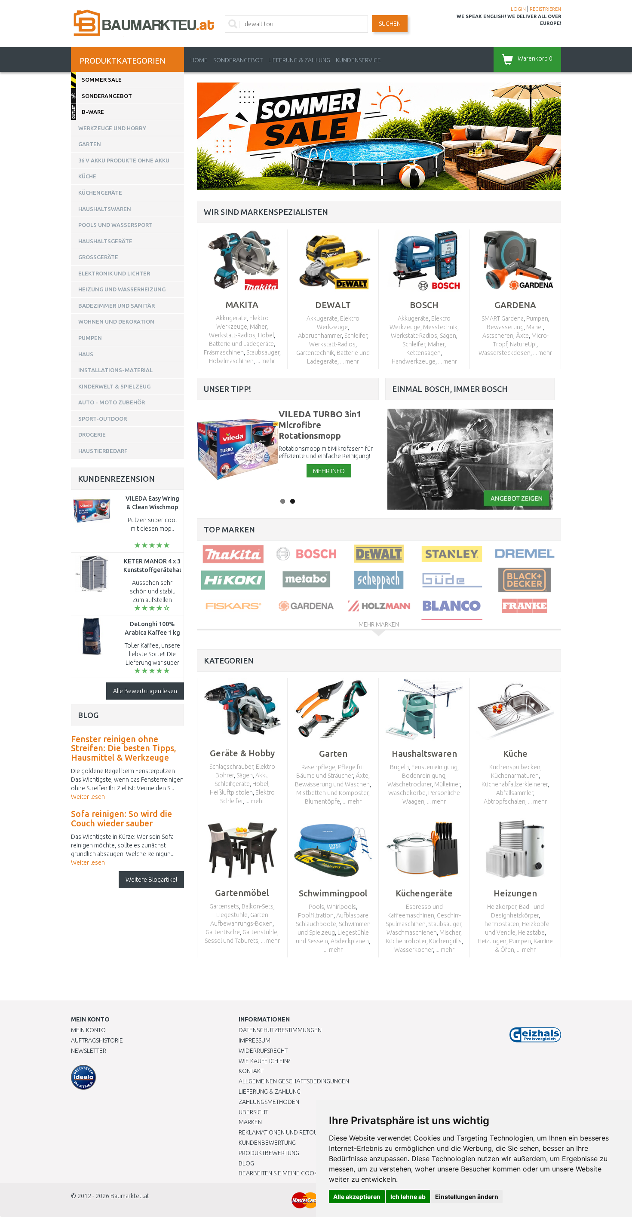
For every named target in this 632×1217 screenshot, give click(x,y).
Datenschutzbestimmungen (280, 1030)
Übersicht (253, 1112)
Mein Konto (88, 1030)
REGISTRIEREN (545, 9)
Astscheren (497, 335)
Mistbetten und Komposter (332, 792)
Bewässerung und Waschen (332, 784)
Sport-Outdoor (102, 419)
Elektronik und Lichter (114, 273)
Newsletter (88, 1050)
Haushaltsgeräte (105, 241)
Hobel (266, 335)
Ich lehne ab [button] (408, 1196)
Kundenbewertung (267, 1142)
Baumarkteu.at (129, 1196)
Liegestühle (232, 914)
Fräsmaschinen (224, 352)
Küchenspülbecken (514, 767)
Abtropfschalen (504, 801)
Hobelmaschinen (231, 361)
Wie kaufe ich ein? (264, 1061)
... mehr (265, 361)
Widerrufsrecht (263, 1050)
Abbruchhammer (320, 335)
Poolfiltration (316, 915)
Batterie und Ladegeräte (241, 343)
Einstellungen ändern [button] (466, 1196)
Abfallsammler (514, 792)
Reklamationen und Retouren (283, 1132)
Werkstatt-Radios (232, 335)
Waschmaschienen (412, 932)
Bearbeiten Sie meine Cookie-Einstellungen (303, 1173)
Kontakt (251, 1070)
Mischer (449, 932)
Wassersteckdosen (505, 352)
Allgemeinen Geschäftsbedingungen (294, 1081)
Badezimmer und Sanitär (116, 306)
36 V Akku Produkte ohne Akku (123, 160)
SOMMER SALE (102, 79)
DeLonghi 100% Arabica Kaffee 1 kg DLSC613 (152, 633)
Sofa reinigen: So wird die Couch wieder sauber (121, 818)
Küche (87, 176)
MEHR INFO (329, 470)
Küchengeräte (100, 193)
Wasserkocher (413, 949)
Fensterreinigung (434, 767)
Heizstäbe (531, 932)
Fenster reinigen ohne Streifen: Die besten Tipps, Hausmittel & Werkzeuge (123, 748)
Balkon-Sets (257, 906)
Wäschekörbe (407, 792)
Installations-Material (115, 370)
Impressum (254, 1040)
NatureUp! (523, 344)
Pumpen (537, 318)
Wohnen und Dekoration (116, 321)
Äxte (522, 335)
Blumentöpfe (322, 801)
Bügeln (399, 767)
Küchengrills (445, 941)
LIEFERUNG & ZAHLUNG (299, 60)
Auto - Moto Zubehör (111, 402)
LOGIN (518, 9)
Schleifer (355, 335)
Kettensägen (423, 352)
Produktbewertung (269, 1153)
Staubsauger (262, 352)
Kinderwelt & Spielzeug (114, 386)
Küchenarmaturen (515, 775)
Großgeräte (98, 257)
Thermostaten (500, 923)
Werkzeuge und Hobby (112, 128)
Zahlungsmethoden (269, 1101)
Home (199, 60)
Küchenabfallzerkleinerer (515, 784)
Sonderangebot (238, 60)
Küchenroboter (406, 941)
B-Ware (93, 112)
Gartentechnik (315, 352)
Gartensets (224, 906)
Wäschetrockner (409, 784)
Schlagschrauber (231, 766)
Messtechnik (440, 327)
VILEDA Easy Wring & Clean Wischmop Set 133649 (152, 507)
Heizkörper (501, 906)
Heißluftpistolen (231, 792)
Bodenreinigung (423, 775)
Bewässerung (505, 327)
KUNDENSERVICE (358, 60)
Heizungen (492, 941)
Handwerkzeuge (414, 361)
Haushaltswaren (104, 209)
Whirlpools (341, 906)
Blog (246, 1163)
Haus (85, 354)
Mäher (258, 326)
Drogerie (92, 434)
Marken (250, 1122)
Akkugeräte (231, 318)
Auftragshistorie (97, 1040)
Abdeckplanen (350, 941)
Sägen (448, 335)
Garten (89, 144)
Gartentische (223, 932)
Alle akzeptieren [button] (356, 1196)
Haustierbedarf (102, 451)
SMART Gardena (503, 318)
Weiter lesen (88, 796)
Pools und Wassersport (115, 225)
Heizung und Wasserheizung (122, 289)
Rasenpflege (318, 767)
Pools (316, 906)
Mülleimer (447, 784)
